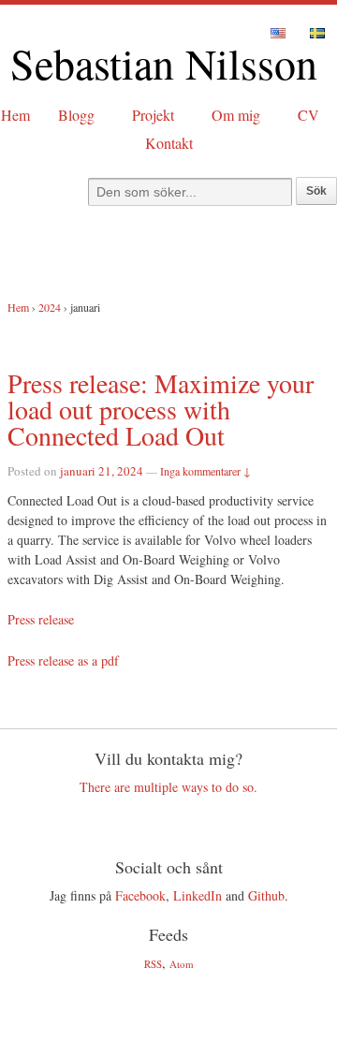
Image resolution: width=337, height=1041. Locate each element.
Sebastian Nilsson (163, 63)
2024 (49, 307)
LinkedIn (197, 895)
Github (266, 895)
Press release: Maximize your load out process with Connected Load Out (160, 409)
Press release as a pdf (63, 660)
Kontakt (169, 143)
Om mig (236, 115)
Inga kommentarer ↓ (205, 470)
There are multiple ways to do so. (168, 787)
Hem (15, 115)
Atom (181, 964)
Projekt (153, 115)
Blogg (76, 115)
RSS (153, 964)
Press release (40, 619)
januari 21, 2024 (101, 470)
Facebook (140, 895)
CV (308, 115)
